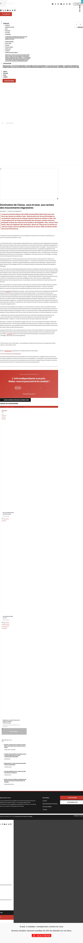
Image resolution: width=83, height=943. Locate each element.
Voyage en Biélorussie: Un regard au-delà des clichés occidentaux (15, 772)
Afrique (7, 25)
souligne (8, 291)
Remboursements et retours (50, 803)
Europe (7, 45)
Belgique (7, 30)
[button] (15, 400)
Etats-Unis (8, 43)
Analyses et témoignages (13, 353)
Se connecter (78, 4)
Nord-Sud (8, 48)
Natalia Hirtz (3, 211)
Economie (16, 37)
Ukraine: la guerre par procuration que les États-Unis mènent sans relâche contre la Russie (15, 746)
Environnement (9, 41)
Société (7, 50)
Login (12, 407)
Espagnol (76, 815)
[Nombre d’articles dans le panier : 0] (80, 24)
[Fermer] (82, 1)
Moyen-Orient (9, 47)
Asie (6, 28)
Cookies (45, 809)
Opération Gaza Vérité (18, 56)
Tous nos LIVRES (13, 731)
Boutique (4, 410)
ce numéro (10, 333)
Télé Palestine (41, 65)
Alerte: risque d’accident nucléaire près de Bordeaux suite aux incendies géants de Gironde (15, 781)
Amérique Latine (9, 27)
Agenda (5, 77)
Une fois (43, 388)
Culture (7, 32)
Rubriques (6, 23)
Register (7, 407)
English (81, 815)
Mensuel (18, 388)
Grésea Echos (8, 350)
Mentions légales (47, 806)
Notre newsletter (72, 802)
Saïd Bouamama (6, 516)
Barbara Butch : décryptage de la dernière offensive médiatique (15, 764)
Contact (45, 800)
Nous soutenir (9, 80)
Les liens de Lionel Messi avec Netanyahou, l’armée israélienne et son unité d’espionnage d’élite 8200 (15, 755)
